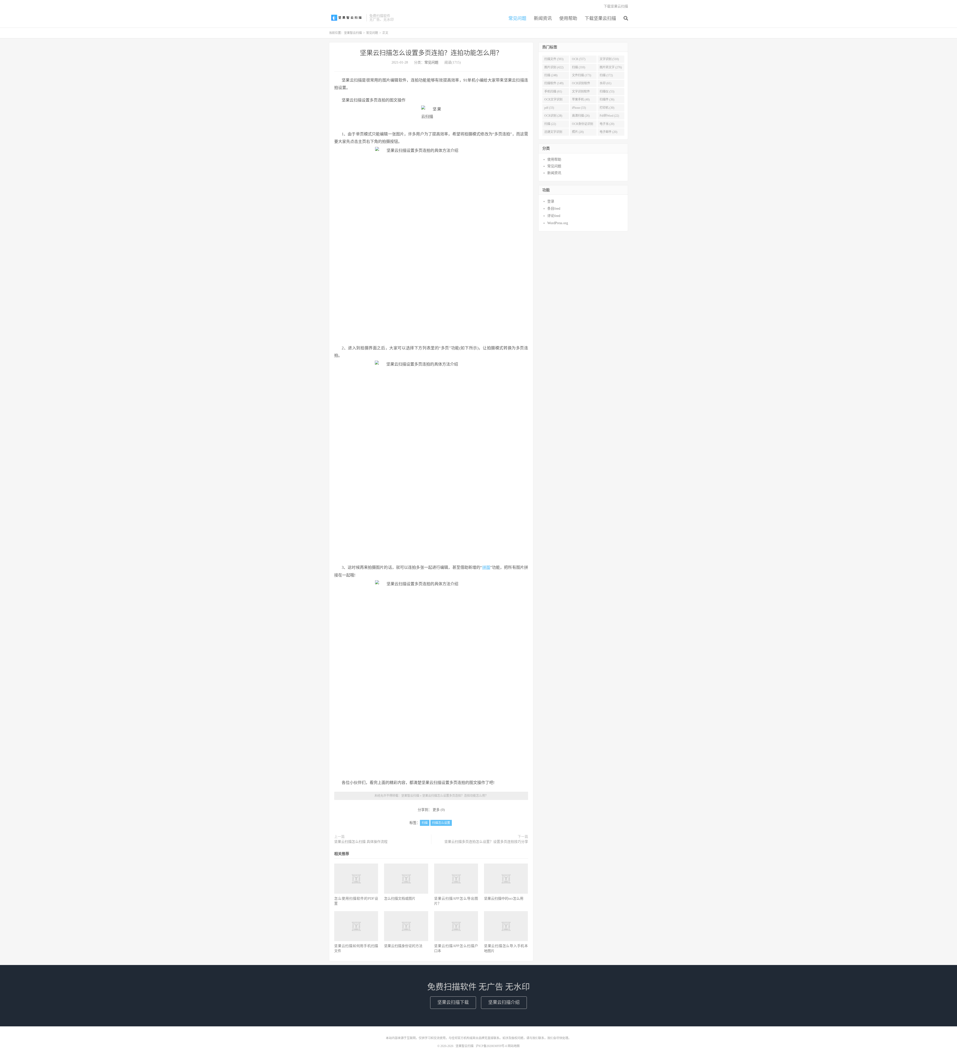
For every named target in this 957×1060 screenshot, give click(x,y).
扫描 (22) (550, 124)
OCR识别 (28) (553, 115)
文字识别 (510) (609, 59)
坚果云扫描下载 (453, 1002)
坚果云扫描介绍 (504, 1002)
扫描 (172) (606, 75)
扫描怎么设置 (441, 823)
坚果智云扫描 (346, 18)
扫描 (425, 823)
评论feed (553, 216)
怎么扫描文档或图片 (399, 898)
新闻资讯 (543, 18)
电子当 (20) (607, 124)
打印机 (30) (607, 107)
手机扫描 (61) (553, 91)
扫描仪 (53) (607, 91)
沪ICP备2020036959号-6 (491, 1046)
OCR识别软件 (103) (581, 84)
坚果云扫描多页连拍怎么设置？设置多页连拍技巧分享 (486, 842)
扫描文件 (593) (553, 59)
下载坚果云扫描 (600, 18)
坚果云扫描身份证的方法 (403, 946)
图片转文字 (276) (611, 67)
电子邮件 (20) (608, 132)
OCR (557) (578, 59)
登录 (550, 201)
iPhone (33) (579, 107)
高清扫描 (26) (581, 115)
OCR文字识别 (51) (553, 100)
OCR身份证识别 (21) (582, 125)
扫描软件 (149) (553, 83)
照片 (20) (578, 132)
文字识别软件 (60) (581, 92)
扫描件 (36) (607, 99)
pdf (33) (549, 107)
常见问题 (517, 18)
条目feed (553, 208)
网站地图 (514, 1046)
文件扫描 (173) (581, 75)
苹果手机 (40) (581, 99)
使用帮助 (568, 18)
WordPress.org (557, 223)
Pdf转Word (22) (609, 115)
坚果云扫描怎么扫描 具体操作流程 (361, 842)
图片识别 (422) (553, 67)
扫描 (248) (551, 75)
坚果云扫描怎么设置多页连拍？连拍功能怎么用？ (431, 53)
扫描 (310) (578, 67)
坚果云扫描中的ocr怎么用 (503, 898)
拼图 (486, 567)
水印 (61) (605, 83)
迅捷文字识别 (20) (553, 133)
